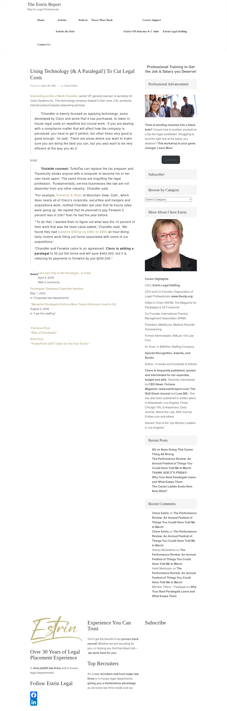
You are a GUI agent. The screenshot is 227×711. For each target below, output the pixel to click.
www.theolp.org (181, 296)
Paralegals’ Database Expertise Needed (56, 288)
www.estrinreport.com (174, 389)
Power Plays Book (102, 20)
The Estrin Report (44, 4)
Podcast (83, 20)
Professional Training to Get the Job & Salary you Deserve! (170, 69)
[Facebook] (56, 695)
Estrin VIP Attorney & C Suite (141, 31)
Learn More (165, 148)
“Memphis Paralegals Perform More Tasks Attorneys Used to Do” (74, 304)
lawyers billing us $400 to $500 (82, 231)
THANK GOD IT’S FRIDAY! (169, 472)
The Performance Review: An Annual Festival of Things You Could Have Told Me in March (172, 463)
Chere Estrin (71, 85)
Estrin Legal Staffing (175, 31)
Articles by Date (65, 31)
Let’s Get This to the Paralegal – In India (64, 273)
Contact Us (43, 44)
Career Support (152, 20)
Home (41, 20)
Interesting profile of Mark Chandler (54, 96)
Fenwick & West (69, 195)
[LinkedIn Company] (56, 702)
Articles (62, 20)
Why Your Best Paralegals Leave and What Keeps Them (174, 591)
